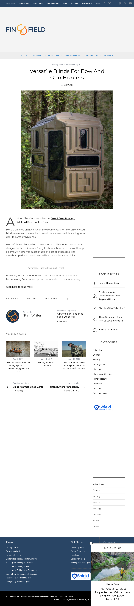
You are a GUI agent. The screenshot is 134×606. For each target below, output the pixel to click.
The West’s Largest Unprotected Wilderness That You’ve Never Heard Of (112, 594)
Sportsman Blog (78, 559)
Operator (97, 383)
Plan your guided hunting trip (18, 578)
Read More (62, 322)
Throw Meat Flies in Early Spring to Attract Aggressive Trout (18, 367)
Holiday (96, 502)
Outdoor (97, 388)
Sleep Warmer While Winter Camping (28, 387)
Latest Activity (76, 555)
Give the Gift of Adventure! (112, 308)
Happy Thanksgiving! (109, 283)
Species (74, 3)
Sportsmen (38, 3)
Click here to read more (19, 286)
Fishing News (99, 364)
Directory (54, 597)
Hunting (97, 369)
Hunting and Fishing (102, 374)
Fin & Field (10, 3)
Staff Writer (68, 84)
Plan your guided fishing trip (18, 582)
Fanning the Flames (108, 329)
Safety (96, 520)
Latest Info (63, 597)
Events (96, 355)
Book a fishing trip (13, 555)
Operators (24, 3)
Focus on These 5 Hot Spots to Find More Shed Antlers (74, 365)
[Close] (91, 543)
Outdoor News (100, 393)
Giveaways (87, 3)
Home (71, 597)
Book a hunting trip (14, 551)
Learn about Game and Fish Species (21, 574)
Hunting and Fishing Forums (83, 563)
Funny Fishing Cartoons (46, 364)
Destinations (53, 3)
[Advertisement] (97, 29)
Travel (96, 526)
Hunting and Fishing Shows (17, 566)
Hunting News (57, 65)
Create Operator (78, 547)
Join (98, 3)
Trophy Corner (12, 547)
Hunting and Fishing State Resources (21, 570)
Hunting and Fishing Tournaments (20, 563)
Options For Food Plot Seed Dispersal (70, 315)
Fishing (96, 359)
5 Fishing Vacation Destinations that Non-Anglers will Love (110, 296)
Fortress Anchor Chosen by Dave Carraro (64, 387)
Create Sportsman (78, 551)
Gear (65, 3)
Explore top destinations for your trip (21, 559)
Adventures (98, 350)
